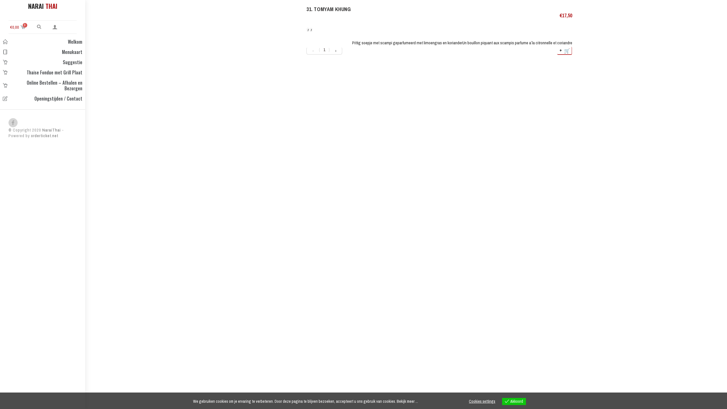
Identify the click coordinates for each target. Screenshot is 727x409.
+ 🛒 (565, 50)
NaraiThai (51, 130)
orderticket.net (44, 136)
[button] (39, 26)
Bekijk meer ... (407, 401)
